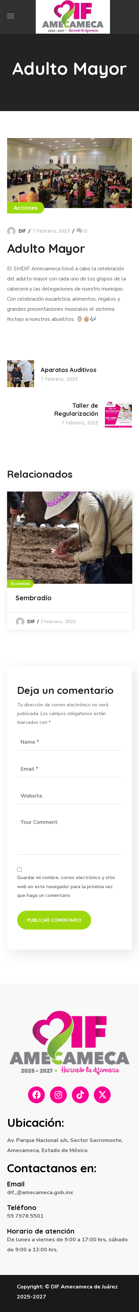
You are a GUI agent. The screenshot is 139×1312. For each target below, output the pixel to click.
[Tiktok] (80, 1094)
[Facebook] (36, 1094)
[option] (69, 561)
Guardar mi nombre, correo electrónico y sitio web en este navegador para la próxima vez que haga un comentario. (66, 886)
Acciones (26, 207)
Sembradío (34, 598)
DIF (22, 231)
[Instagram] (58, 1094)
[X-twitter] (102, 1094)
